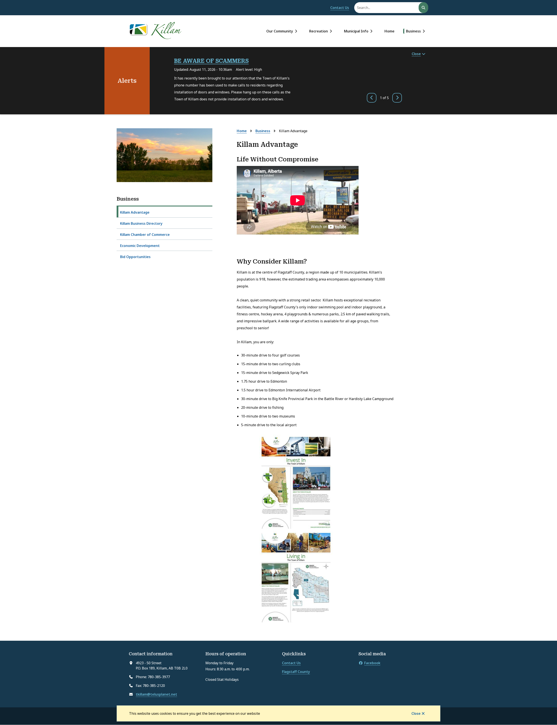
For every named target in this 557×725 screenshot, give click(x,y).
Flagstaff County (296, 671)
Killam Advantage (134, 212)
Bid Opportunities (135, 256)
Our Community (279, 31)
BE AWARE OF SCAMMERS (211, 61)
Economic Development (140, 245)
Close (416, 713)
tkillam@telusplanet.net (156, 694)
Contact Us (339, 7)
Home (389, 31)
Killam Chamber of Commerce (145, 234)
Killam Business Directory (141, 223)
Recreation (318, 31)
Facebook (372, 663)
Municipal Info (356, 31)
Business (413, 31)
